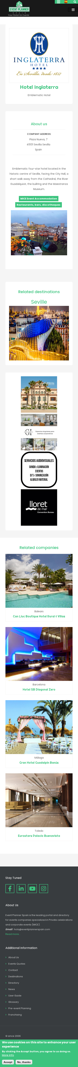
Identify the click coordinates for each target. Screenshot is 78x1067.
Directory (13, 983)
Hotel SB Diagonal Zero (39, 689)
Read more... (12, 934)
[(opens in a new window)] (39, 412)
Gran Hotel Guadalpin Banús (39, 762)
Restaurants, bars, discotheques (38, 205)
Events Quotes (16, 963)
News (11, 989)
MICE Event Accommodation (38, 198)
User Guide (14, 995)
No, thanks (24, 1062)
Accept (8, 1062)
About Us (13, 957)
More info (8, 1055)
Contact (13, 970)
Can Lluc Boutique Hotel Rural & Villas (39, 616)
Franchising (15, 1014)
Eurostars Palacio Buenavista (39, 836)
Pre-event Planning (19, 1008)
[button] (39, 254)
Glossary (13, 1002)
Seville (39, 302)
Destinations (15, 976)
